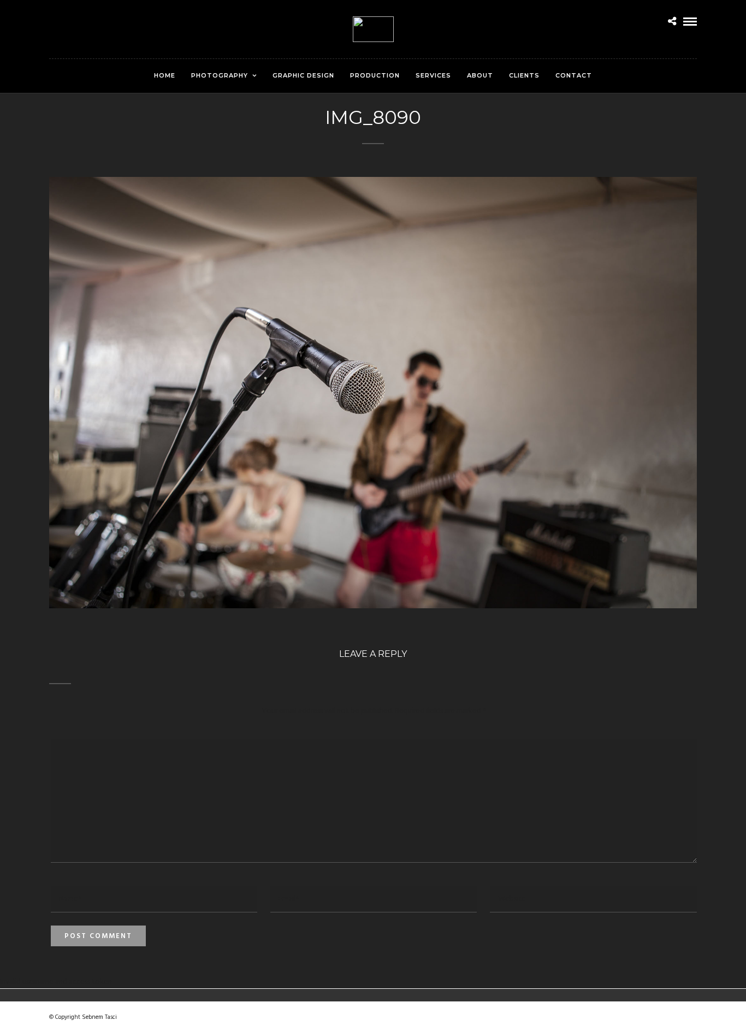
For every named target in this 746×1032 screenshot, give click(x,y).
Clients (524, 75)
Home (164, 75)
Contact (573, 75)
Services (433, 75)
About (480, 75)
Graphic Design (303, 75)
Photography (219, 75)
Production (375, 75)
